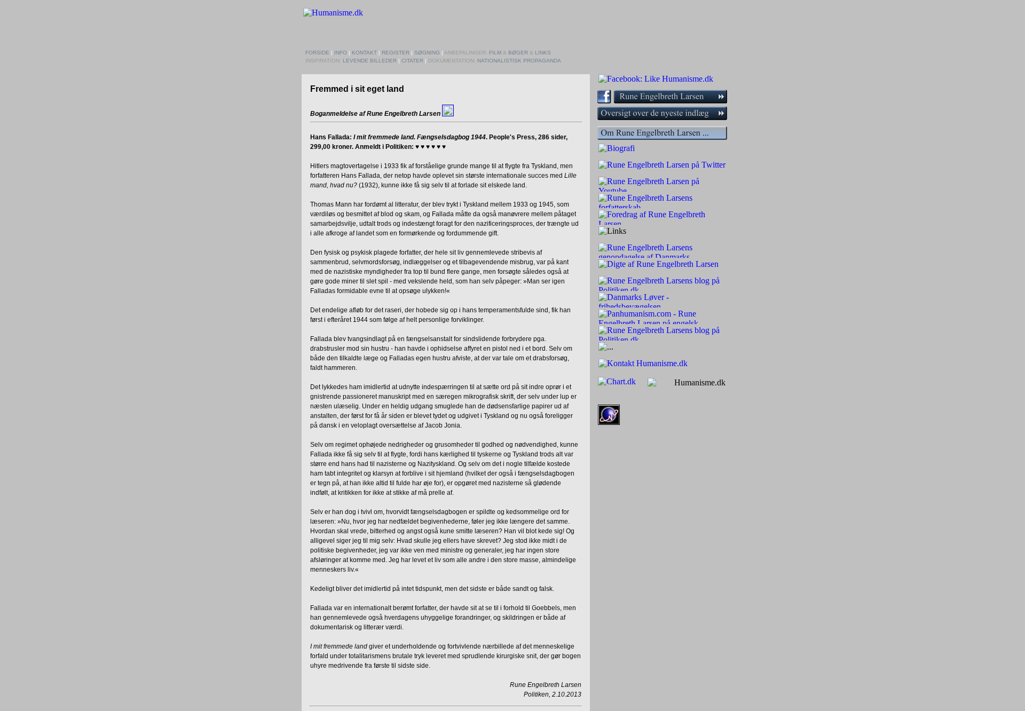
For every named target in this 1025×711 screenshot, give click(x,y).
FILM (495, 53)
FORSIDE (317, 53)
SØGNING (427, 53)
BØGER (518, 53)
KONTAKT (364, 53)
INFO (340, 53)
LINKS (543, 53)
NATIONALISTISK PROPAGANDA (519, 61)
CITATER (412, 61)
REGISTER (395, 53)
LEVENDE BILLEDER (370, 61)
